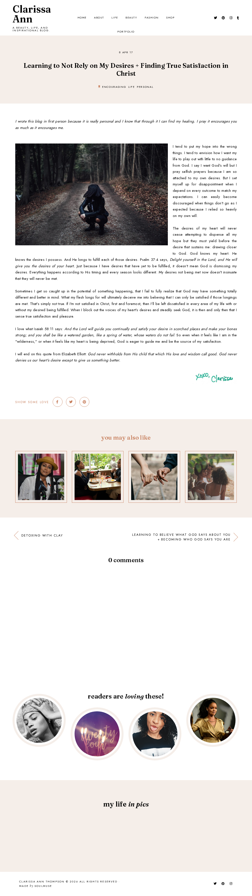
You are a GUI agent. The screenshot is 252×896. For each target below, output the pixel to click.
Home (82, 17)
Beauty (131, 17)
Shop (170, 17)
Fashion (152, 17)
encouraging (114, 87)
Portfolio (126, 32)
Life (114, 17)
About (99, 17)
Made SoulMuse (35, 886)
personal (145, 87)
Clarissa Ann (32, 14)
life (131, 87)
